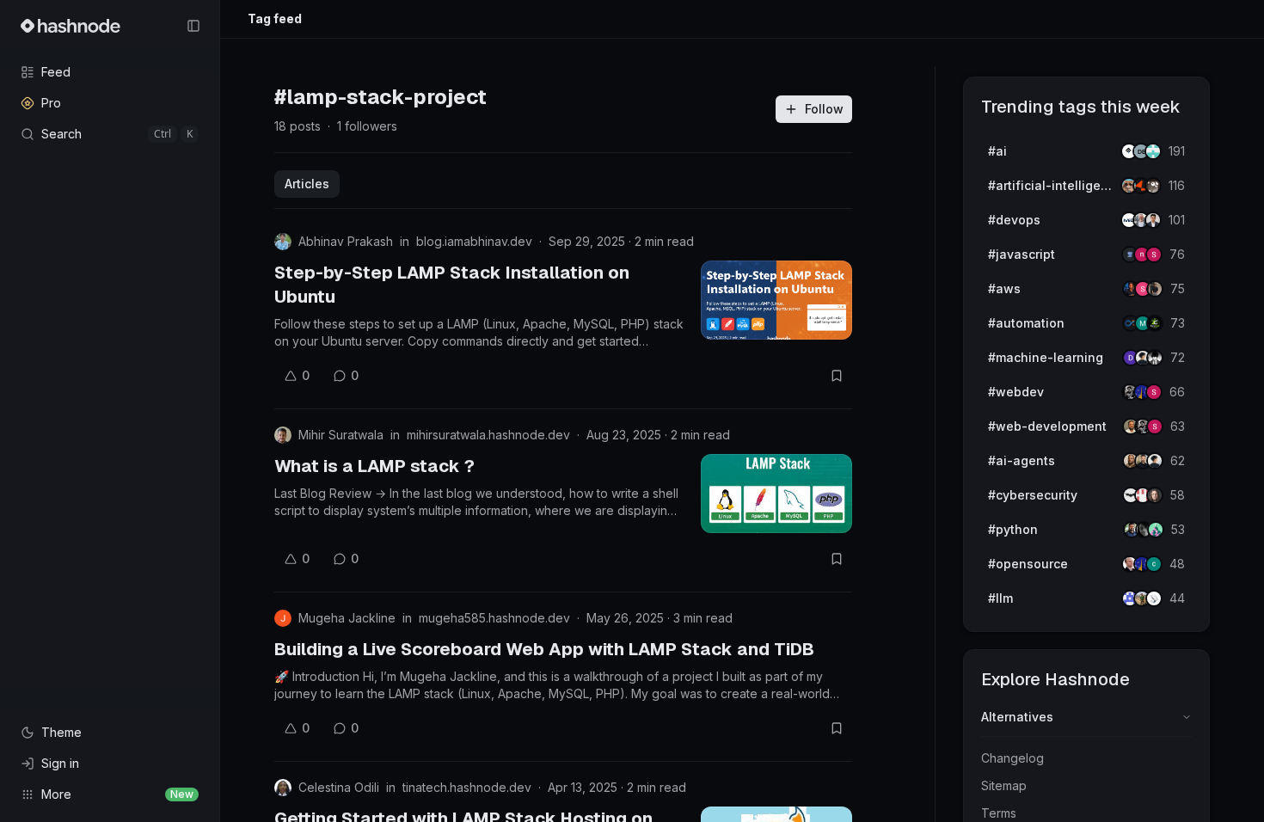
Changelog (1012, 758)
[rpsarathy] (1153, 151)
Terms (998, 813)
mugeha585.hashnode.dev (494, 617)
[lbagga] (1153, 220)
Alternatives (1017, 716)
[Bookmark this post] (836, 375)
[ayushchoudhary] (1154, 289)
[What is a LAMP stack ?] (776, 493)
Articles (307, 183)
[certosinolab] (1154, 254)
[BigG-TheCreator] (1154, 495)
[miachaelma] (1154, 460)
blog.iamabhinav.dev (474, 241)
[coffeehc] (1153, 185)
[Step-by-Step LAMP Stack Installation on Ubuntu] (776, 300)
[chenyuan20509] (1154, 564)
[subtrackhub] (1155, 529)
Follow (824, 108)
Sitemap (1004, 785)
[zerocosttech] (1154, 323)
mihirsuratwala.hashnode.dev (488, 434)
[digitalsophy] (1154, 598)
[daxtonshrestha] (1154, 357)
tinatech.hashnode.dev (466, 787)
